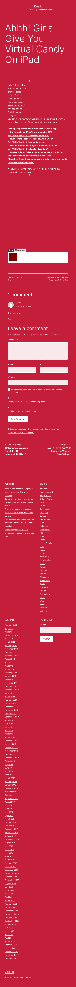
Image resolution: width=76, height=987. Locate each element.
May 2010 (9, 853)
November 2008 (12, 914)
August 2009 (10, 884)
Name (11, 364)
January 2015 (10, 676)
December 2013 (11, 707)
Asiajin (38, 6)
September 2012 (12, 758)
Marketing (44, 557)
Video (42, 604)
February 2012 (11, 781)
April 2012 (9, 775)
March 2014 (10, 696)
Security (43, 570)
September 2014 (12, 690)
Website (11, 377)
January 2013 (10, 744)
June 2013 (9, 727)
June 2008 (9, 931)
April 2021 (9, 632)
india (42, 523)
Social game (45, 580)
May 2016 (9, 639)
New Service (45, 560)
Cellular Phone (46, 499)
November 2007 (12, 955)
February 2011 (11, 822)
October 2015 (10, 652)
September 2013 (12, 717)
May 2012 (9, 771)
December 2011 (11, 788)
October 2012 (10, 754)
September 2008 (12, 921)
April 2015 (9, 666)
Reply (10, 319)
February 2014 (11, 700)
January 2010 (10, 867)
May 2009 (9, 894)
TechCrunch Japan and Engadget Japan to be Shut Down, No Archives (19, 492)
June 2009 (9, 890)
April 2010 (9, 856)
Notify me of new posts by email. (23, 411)
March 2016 (10, 642)
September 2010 (12, 839)
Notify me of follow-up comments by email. (27, 402)
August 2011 (10, 802)
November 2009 (12, 873)
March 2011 (10, 819)
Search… (44, 625)
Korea (42, 550)
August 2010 (10, 843)
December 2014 (11, 679)
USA (42, 601)
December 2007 (11, 951)
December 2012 (11, 747)
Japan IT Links (46, 543)
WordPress (26, 977)
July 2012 (9, 764)
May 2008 (9, 934)
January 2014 (10, 703)
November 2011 (11, 792)
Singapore (44, 577)
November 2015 (11, 649)
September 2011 (11, 798)
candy (57, 280)
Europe (43, 516)
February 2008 (11, 945)
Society (43, 584)
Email (43, 364)
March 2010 (10, 860)
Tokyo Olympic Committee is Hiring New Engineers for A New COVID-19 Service (20, 502)
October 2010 (10, 836)
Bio (12, 250)
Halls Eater (13, 85)
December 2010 (11, 829)
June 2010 (9, 850)
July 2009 (9, 887)
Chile (42, 502)
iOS (41, 533)
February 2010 (11, 863)
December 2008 (11, 911)
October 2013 (10, 713)
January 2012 (10, 785)
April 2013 (9, 734)
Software (44, 587)
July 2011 (9, 805)
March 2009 (10, 901)
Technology (45, 594)
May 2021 (9, 628)
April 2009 (9, 897)
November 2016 (11, 635)
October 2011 (10, 795)
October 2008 (11, 918)
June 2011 (9, 809)
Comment (13, 340)
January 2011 (10, 826)
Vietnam (43, 608)
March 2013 (10, 737)
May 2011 (9, 812)
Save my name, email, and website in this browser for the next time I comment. (37, 391)
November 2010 (11, 832)
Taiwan (43, 591)
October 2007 (11, 958)
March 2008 (10, 941)
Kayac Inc (12, 105)
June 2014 (9, 693)
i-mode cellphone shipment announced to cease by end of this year (19, 533)
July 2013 (9, 724)
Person (43, 567)
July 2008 (9, 928)
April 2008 (9, 938)
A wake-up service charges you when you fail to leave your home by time (19, 512)
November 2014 (11, 683)
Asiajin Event (45, 495)
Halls (62, 280)
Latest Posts (21, 250)
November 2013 (11, 710)
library (42, 553)
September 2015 (12, 656)
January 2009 (11, 907)
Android (43, 489)
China (42, 506)
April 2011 (9, 815)
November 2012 (11, 751)
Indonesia (44, 526)
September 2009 (12, 880)
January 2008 (11, 948)
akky (21, 254)
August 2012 (10, 761)
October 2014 (11, 686)
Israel (42, 536)
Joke (66, 277)
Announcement (46, 492)
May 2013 (9, 730)
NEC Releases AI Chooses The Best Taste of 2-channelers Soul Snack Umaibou (20, 522)
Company (44, 513)
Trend (42, 597)
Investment (45, 530)
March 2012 (10, 778)
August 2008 (10, 924)
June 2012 (9, 768)
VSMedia (43, 611)
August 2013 (10, 720)
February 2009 (11, 904)
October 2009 (11, 877)
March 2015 (10, 669)
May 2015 (9, 662)
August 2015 (10, 659)
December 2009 (11, 870)
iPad (66, 280)
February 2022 (11, 625)
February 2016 (11, 645)
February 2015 (11, 673)
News (42, 563)
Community (45, 509)
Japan (61, 277)
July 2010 (9, 846)
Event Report (45, 519)
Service (43, 574)
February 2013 (11, 741)
